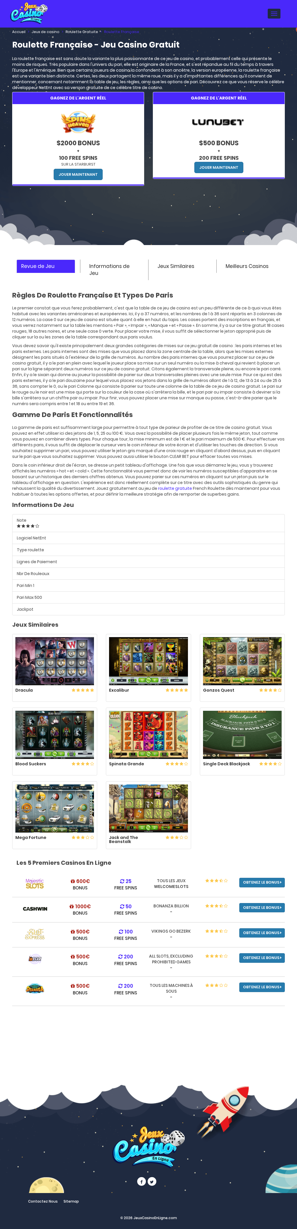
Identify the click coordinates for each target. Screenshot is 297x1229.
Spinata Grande (126, 764)
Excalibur (119, 690)
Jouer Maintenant (78, 174)
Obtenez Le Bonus (261, 882)
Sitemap (71, 1201)
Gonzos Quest (218, 690)
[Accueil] (29, 12)
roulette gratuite (175, 488)
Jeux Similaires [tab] (175, 266)
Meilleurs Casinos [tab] (247, 266)
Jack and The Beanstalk (123, 839)
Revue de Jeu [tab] (38, 266)
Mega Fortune (30, 837)
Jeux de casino (45, 31)
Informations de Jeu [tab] (109, 270)
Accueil (19, 31)
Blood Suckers (30, 764)
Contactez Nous (43, 1201)
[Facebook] (141, 1181)
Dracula (24, 690)
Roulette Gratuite (82, 31)
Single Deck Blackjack (226, 764)
